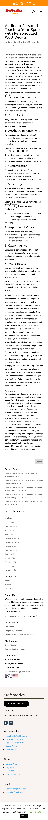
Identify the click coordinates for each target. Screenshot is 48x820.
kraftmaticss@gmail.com (19, 671)
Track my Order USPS (14, 743)
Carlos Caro (13, 42)
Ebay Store (10, 771)
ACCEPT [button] (24, 816)
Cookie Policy (11, 746)
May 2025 (9, 530)
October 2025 (11, 526)
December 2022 (12, 546)
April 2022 (9, 554)
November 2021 (11, 570)
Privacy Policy (11, 749)
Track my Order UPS (14, 739)
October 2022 (11, 550)
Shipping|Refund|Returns (16, 736)
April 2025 (9, 534)
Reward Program (12, 774)
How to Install (16, 703)
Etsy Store (9, 767)
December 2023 (12, 538)
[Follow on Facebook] (6, 723)
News (34, 42)
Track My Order (11, 645)
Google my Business (13, 630)
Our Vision (9, 626)
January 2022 (11, 566)
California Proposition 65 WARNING (20, 634)
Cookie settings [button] (37, 812)
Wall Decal (9, 588)
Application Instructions (15, 649)
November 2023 (12, 542)
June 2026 (9, 522)
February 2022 (11, 562)
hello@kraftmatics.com (15, 792)
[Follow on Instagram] (11, 723)
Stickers (8, 584)
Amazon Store (11, 764)
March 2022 (10, 558)
